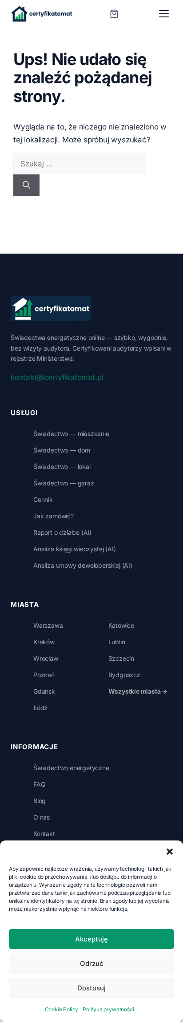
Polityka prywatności (108, 1009)
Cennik (43, 499)
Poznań (44, 675)
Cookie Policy (62, 1009)
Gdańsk (44, 691)
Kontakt (44, 833)
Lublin (116, 642)
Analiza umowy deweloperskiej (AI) (82, 565)
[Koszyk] (114, 14)
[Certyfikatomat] (51, 308)
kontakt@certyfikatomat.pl (57, 377)
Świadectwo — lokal (62, 466)
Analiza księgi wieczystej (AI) (74, 549)
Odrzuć (91, 963)
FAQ (39, 784)
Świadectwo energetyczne (71, 768)
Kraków (44, 642)
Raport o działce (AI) (62, 532)
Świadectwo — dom (61, 450)
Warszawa (48, 625)
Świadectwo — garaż (63, 483)
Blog (39, 800)
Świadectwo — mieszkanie (71, 433)
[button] (169, 851)
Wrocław (45, 658)
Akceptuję (91, 939)
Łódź (40, 707)
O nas (41, 817)
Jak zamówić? (53, 516)
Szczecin (121, 658)
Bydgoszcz (124, 675)
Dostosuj (91, 988)
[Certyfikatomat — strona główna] (42, 13)
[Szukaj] (26, 185)
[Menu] (163, 14)
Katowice (121, 625)
